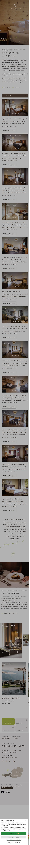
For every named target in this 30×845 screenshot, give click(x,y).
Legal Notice (17, 842)
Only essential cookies (13, 837)
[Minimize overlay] (26, 821)
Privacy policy (10, 842)
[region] (13, 826)
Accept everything (12, 833)
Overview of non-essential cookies (14, 840)
